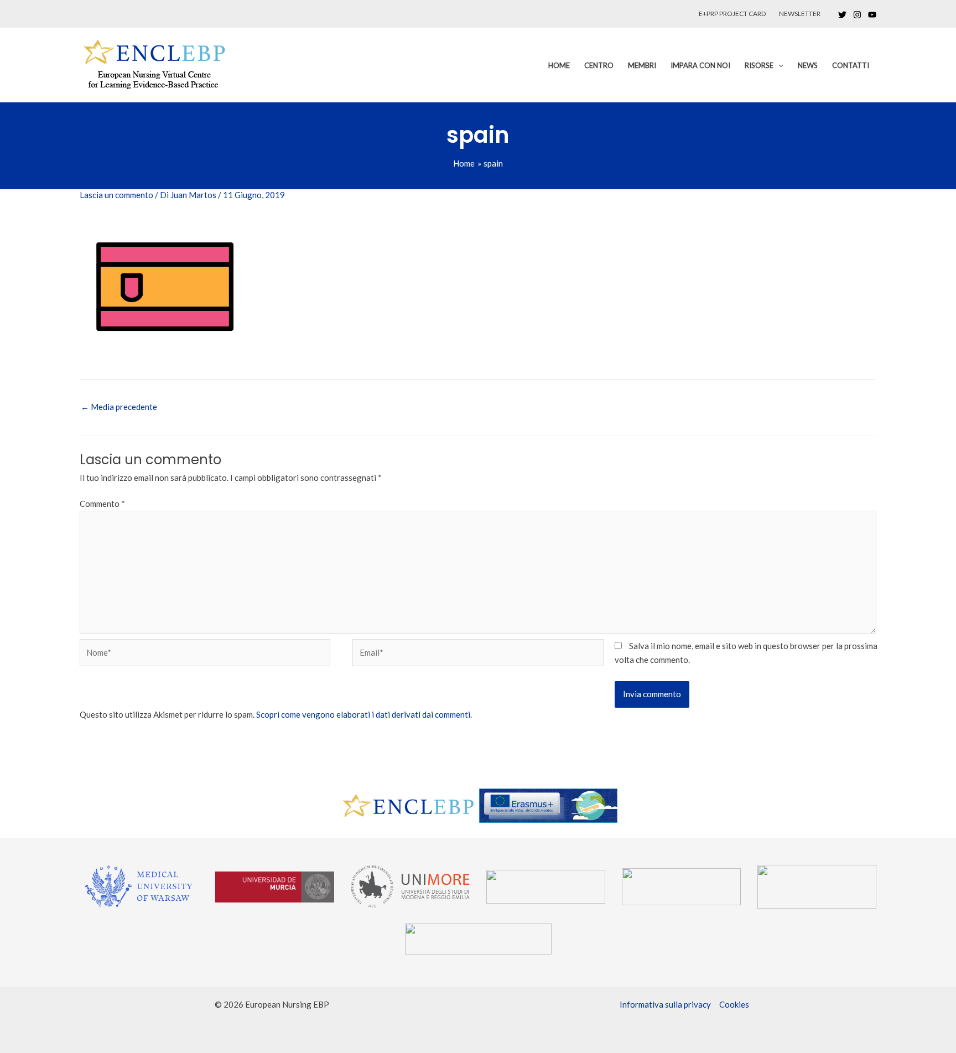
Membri (642, 65)
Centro (599, 65)
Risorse (759, 65)
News (808, 65)
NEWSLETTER (799, 13)
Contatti (850, 65)
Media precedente (119, 407)
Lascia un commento (116, 195)
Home (559, 65)
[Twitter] (842, 15)
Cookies (734, 1004)
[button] (778, 65)
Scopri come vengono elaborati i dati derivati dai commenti (363, 714)
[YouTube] (872, 15)
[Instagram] (857, 15)
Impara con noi (700, 65)
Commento (102, 504)
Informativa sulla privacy (665, 1004)
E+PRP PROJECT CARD (732, 13)
